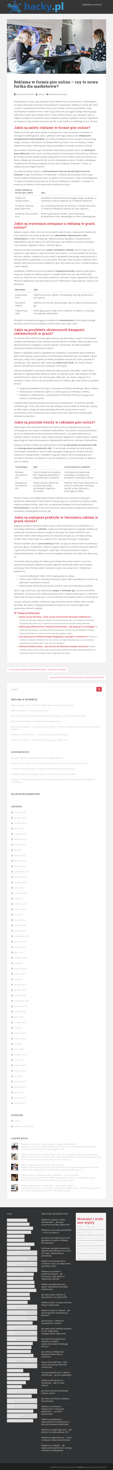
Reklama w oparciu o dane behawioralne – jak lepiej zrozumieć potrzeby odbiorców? (55, 1222)
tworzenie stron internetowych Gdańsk (20, 1406)
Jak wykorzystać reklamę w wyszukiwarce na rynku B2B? (54, 1295)
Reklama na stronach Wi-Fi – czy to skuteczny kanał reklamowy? (39, 734)
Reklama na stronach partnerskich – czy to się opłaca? (56, 1231)
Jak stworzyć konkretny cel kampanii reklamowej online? (36, 721)
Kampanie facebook (16, 1236)
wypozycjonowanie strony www (20, 1420)
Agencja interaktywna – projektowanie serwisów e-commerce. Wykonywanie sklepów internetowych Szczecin (56, 728)
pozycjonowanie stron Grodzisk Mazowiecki (20, 1264)
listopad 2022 (20, 866)
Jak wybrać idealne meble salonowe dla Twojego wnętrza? (37, 758)
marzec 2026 (20, 812)
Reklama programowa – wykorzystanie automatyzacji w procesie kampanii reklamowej (55, 1422)
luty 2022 (18, 914)
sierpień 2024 (20, 823)
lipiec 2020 (19, 1017)
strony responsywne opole (18, 1378)
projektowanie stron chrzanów (20, 1323)
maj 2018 (18, 1060)
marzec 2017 (20, 1103)
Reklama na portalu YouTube (19, 1347)
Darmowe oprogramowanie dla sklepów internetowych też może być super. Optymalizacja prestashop (56, 1252)
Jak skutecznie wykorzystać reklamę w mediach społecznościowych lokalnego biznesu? (54, 1343)
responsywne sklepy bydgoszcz (20, 1355)
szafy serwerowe (14, 1386)
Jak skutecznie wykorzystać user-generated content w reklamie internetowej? (56, 1240)
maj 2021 (18, 963)
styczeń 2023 (20, 855)
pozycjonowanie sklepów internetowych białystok (18, 1258)
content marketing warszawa (19, 1232)
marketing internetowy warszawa (20, 1244)
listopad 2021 (20, 930)
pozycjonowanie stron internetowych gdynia (16, 1269)
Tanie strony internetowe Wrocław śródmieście (21, 1391)
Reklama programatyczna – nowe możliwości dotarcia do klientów (56, 1438)
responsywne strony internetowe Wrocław (20, 1366)
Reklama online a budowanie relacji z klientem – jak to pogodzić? (50, 1175)
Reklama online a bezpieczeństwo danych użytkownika (56, 1303)
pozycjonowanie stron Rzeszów (20, 1278)
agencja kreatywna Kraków (18, 1224)
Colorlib (79, 1467)
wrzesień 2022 (20, 877)
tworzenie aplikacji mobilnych (19, 1396)
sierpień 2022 (20, 882)
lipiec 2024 (19, 828)
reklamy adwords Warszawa (19, 1351)
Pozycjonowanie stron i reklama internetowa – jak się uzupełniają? (56, 1373)
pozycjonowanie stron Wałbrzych (21, 1286)
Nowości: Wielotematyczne (90, 1256)
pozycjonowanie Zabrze (17, 1302)
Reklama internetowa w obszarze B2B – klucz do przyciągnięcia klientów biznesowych (59, 1154)
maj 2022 (18, 898)
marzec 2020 (20, 1038)
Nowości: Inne (84, 1232)
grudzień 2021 (20, 925)
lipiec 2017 (19, 1092)
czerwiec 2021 (20, 957)
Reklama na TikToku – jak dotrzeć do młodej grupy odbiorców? (39, 740)
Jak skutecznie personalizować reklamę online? (54, 1391)
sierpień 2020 (20, 1011)
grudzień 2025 (20, 817)
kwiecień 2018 (20, 1065)
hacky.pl (41, 94)
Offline (18, 1121)
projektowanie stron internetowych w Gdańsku (21, 1339)
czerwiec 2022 (20, 893)
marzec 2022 (20, 909)
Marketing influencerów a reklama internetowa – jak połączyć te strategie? (57, 626)
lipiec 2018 (19, 1049)
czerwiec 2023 (20, 834)
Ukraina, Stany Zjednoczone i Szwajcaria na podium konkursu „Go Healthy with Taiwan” (50, 763)
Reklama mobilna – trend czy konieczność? (30, 710)
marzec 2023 (20, 844)
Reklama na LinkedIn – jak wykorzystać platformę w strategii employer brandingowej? (56, 1448)
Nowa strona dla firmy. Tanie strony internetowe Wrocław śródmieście (54, 617)
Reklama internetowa (58, 94)
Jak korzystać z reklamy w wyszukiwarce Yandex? (52, 1321)
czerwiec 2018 (20, 1054)
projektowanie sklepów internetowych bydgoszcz (18, 1313)
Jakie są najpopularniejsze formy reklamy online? (42, 1164)
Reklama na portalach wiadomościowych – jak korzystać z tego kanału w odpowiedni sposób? (53, 1275)
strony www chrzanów (16, 1382)
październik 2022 (21, 871)
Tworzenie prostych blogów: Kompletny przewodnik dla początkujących (43, 768)
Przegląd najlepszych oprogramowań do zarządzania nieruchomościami (43, 774)
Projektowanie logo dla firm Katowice (18, 1307)
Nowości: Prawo (85, 1243)
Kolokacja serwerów (16, 1240)
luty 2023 (18, 850)
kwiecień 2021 (20, 968)
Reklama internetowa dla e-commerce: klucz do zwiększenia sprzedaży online (55, 1263)
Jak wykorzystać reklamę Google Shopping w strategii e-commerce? (53, 636)
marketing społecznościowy (18, 1248)
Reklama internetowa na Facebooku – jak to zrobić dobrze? (47, 1185)
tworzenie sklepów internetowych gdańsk (21, 1401)
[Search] (99, 689)
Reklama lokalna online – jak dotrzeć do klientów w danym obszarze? (53, 646)
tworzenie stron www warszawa (20, 1411)
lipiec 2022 (19, 887)
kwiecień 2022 (20, 904)
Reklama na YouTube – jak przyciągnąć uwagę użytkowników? (48, 1144)
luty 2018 (18, 1076)
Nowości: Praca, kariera (90, 1238)
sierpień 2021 (20, 947)
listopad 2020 (20, 995)
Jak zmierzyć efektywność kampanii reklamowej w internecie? (52, 1354)
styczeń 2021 (20, 984)
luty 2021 (18, 979)
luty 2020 (18, 1044)
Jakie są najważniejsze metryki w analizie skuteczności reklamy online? (42, 705)
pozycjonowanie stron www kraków (21, 1290)
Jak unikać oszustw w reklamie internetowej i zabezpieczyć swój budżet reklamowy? (48, 716)
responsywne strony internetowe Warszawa (20, 1360)
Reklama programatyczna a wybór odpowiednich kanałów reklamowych (54, 1287)
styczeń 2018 (20, 1081)
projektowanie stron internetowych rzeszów (21, 1333)
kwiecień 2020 (20, 1033)
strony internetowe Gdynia (18, 1374)
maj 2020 (18, 1027)
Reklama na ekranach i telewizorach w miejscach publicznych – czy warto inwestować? (52, 1410)
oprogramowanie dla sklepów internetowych (19, 1253)
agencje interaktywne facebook (20, 1228)
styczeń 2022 (20, 920)
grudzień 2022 (20, 860)
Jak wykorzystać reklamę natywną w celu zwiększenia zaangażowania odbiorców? (56, 1331)
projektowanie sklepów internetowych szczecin (17, 1318)
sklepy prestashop (15, 1370)
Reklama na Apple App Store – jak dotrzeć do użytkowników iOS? (56, 1430)
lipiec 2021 (19, 952)
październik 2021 (21, 936)
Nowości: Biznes (85, 1227)
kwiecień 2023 (20, 839)
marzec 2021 (20, 974)
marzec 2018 (20, 1070)
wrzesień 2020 (20, 1006)
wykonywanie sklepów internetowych (16, 1416)
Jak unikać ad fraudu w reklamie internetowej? (55, 1399)
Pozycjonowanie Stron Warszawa (20, 1282)
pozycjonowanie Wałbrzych (18, 1298)
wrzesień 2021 (20, 941)
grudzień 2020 (20, 990)
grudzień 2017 (20, 1087)
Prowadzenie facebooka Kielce (20, 1343)
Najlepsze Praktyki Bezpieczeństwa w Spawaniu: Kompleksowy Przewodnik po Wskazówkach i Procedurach (53, 780)
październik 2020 (21, 1000)
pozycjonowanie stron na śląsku (20, 1274)
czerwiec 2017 (20, 1097)
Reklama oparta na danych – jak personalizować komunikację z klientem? (55, 1313)
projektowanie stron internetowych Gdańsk (21, 1328)
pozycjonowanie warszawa (18, 1294)
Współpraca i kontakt (92, 5)
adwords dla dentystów (17, 1220)
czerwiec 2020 (20, 1022)
